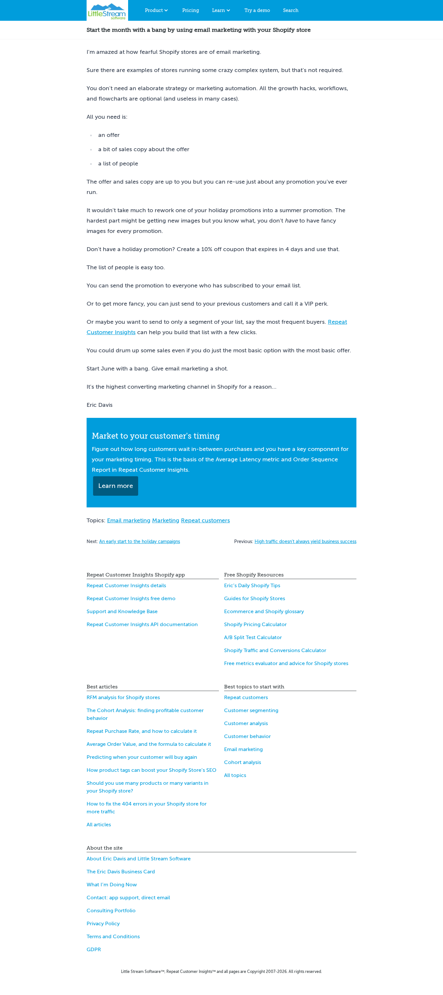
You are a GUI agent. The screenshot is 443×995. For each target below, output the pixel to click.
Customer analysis (246, 723)
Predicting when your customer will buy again (142, 757)
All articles (99, 825)
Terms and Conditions (113, 937)
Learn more (115, 486)
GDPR (94, 950)
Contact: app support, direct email (128, 898)
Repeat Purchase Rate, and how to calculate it (142, 731)
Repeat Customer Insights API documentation (142, 624)
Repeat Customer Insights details (126, 586)
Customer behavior (247, 736)
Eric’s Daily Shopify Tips (252, 586)
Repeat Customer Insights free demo (131, 598)
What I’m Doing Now (112, 885)
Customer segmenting (251, 710)
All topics (235, 775)
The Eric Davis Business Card (121, 872)
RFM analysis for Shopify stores (123, 697)
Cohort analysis (242, 762)
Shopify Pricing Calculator (255, 624)
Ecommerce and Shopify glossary (264, 611)
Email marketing (128, 520)
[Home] (107, 10)
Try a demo (257, 10)
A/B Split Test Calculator (253, 637)
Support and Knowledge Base (122, 611)
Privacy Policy (103, 924)
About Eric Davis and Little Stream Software (139, 859)
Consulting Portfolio (111, 911)
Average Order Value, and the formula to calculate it (149, 744)
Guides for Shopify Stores (254, 598)
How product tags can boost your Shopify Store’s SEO (151, 770)
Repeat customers (205, 520)
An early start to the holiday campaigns (139, 541)
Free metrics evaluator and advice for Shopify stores (286, 663)
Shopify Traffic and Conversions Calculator (275, 650)
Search (290, 10)
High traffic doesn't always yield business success (305, 541)
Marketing (165, 520)
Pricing (190, 10)
